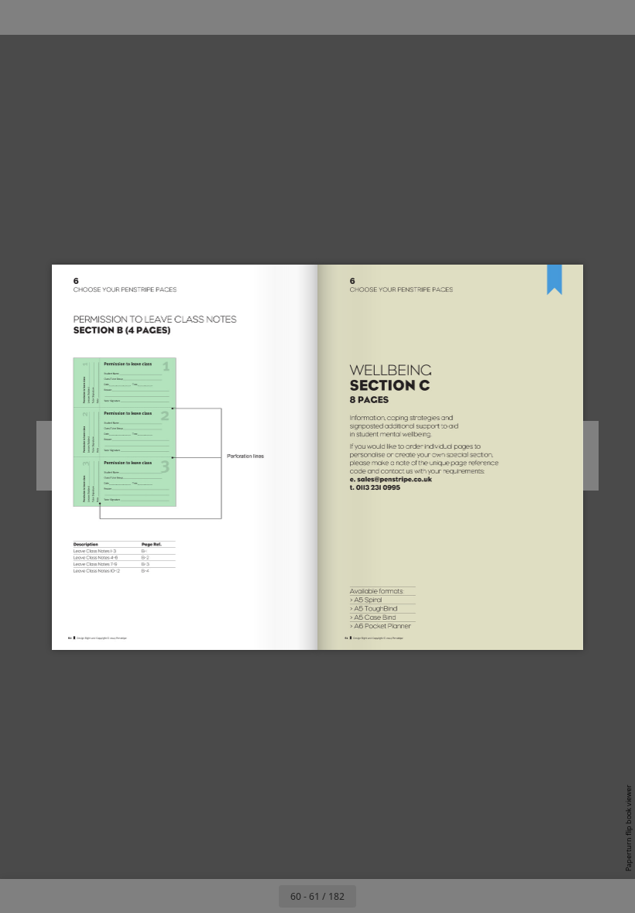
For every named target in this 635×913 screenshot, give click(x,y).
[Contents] (22, 17)
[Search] (56, 17)
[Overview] (91, 17)
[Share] (578, 17)
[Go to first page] (228, 896)
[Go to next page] (373, 896)
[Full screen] (613, 17)
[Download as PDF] (126, 17)
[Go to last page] (407, 896)
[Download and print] (161, 17)
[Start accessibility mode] (196, 17)
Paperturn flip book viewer (628, 828)
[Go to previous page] (262, 896)
